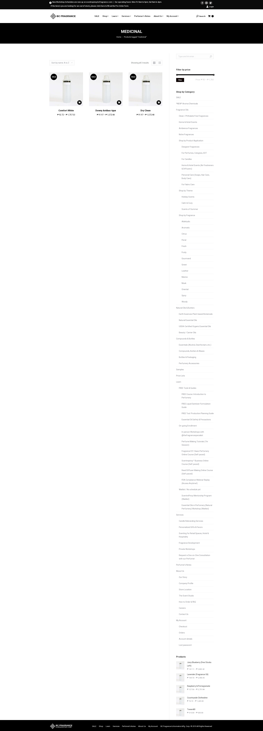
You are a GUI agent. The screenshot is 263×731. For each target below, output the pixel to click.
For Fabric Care (188, 184)
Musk (184, 283)
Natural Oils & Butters (185, 308)
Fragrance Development (189, 543)
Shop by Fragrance (187, 215)
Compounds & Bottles (185, 339)
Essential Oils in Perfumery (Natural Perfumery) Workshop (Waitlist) (197, 507)
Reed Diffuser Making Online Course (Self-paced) (197, 472)
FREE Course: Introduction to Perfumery (194, 396)
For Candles (187, 159)
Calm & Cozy (187, 203)
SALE (178, 97)
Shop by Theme (186, 191)
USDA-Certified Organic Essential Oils (195, 326)
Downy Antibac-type (105, 110)
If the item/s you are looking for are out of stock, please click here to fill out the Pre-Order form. (90, 6)
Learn (178, 382)
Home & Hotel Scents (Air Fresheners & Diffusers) (198, 167)
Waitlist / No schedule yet (190, 489)
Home (118, 37)
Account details (185, 639)
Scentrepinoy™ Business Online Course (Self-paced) (195, 462)
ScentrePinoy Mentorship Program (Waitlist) (197, 497)
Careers (182, 608)
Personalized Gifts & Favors (191, 527)
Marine (185, 277)
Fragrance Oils (182, 110)
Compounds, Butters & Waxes (192, 351)
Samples (180, 369)
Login (211, 7)
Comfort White (66, 110)
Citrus (184, 234)
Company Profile (186, 583)
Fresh (184, 246)
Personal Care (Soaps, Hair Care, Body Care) (196, 176)
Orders (182, 633)
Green (184, 265)
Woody (185, 302)
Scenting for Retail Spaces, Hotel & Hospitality (194, 535)
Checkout (183, 626)
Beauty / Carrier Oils (187, 332)
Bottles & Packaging (187, 357)
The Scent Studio (186, 596)
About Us (180, 571)
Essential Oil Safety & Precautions (196, 419)
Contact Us (183, 614)
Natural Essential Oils (188, 320)
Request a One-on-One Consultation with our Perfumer (194, 557)
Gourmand (186, 258)
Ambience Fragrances (188, 128)
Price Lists (180, 376)
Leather (185, 271)
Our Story (183, 577)
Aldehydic (186, 221)
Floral (184, 240)
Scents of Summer (190, 209)
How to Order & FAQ (187, 602)
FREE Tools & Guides (187, 388)
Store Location (185, 589)
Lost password (185, 645)
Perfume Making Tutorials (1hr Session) (195, 443)
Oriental (185, 289)
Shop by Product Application (191, 141)
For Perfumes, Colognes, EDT (194, 153)
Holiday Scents (188, 197)
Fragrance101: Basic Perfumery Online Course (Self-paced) (195, 453)
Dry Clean (146, 110)
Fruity (184, 252)
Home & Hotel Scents (188, 122)
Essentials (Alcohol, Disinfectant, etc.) (195, 345)
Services (180, 515)
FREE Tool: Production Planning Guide (198, 413)
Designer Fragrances (190, 147)
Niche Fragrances (186, 134)
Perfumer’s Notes (183, 565)
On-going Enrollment (188, 426)
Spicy (184, 295)
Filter (180, 80)
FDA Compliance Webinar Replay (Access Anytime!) (196, 481)
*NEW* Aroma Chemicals (187, 104)
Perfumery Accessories (189, 363)
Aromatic (186, 228)
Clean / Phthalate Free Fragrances (193, 116)
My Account (181, 620)
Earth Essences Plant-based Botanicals (196, 314)
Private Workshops (187, 549)
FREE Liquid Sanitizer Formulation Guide (196, 405)
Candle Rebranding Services (191, 521)
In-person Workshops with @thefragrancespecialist (193, 433)
